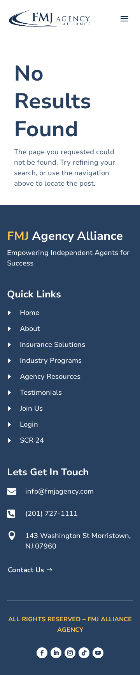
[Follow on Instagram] (70, 652)
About (30, 328)
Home (29, 312)
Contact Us (26, 570)
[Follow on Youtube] (98, 652)
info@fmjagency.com (59, 491)
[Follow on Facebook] (42, 652)
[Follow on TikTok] (84, 652)
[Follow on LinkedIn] (56, 652)
